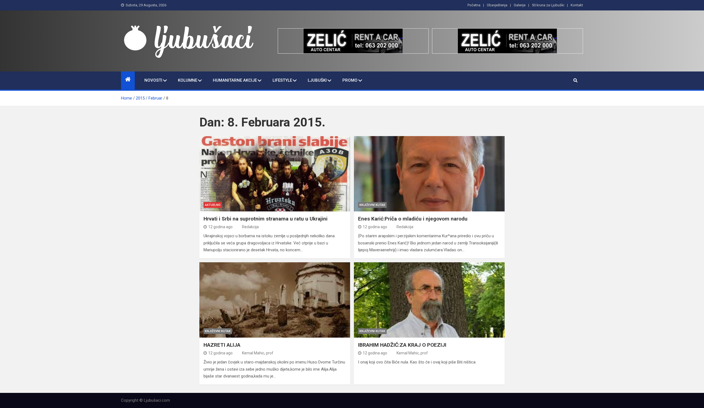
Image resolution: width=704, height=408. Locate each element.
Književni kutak (372, 205)
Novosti (153, 80)
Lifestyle (282, 80)
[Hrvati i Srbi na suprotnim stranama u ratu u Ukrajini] (274, 173)
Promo (350, 80)
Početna (474, 5)
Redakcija (250, 227)
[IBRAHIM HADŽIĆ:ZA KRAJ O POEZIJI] (429, 300)
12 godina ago (220, 227)
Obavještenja (497, 5)
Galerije (520, 5)
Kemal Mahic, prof (257, 353)
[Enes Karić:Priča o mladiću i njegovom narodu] (429, 173)
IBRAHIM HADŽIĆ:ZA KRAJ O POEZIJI (402, 345)
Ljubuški (317, 80)
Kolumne (187, 80)
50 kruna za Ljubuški (548, 5)
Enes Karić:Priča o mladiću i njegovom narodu (413, 219)
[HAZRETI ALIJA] (274, 300)
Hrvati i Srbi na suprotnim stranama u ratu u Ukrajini (266, 219)
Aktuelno (213, 205)
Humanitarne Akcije (235, 80)
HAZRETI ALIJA (222, 345)
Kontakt (577, 5)
